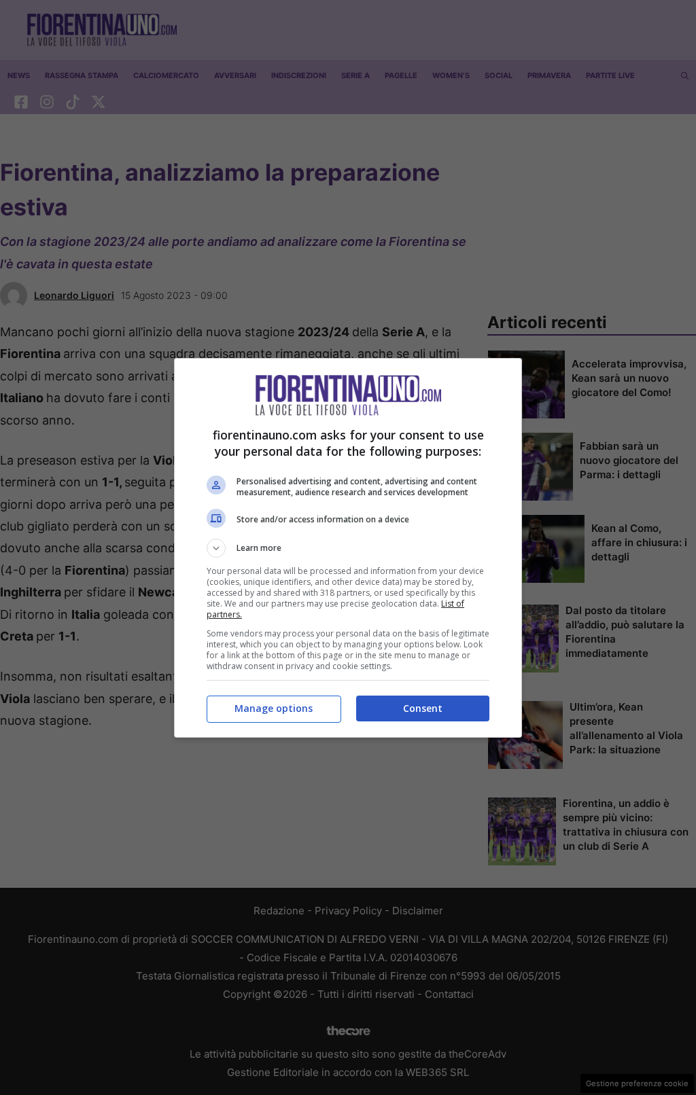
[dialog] (348, 548)
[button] (348, 548)
